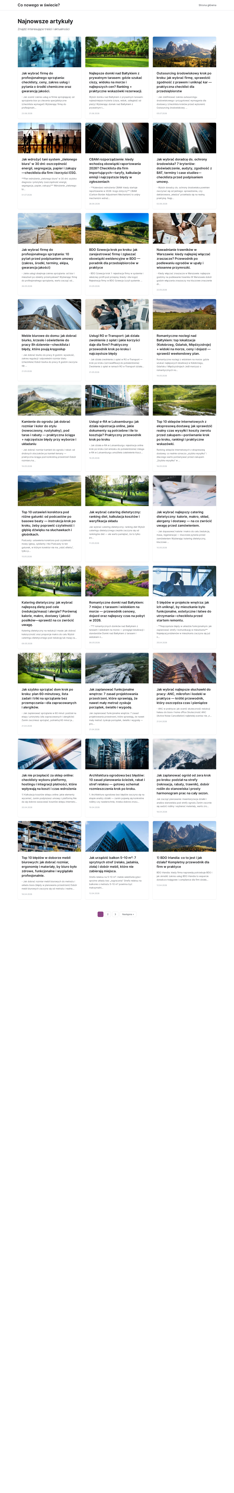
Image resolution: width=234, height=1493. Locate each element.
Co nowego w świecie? (39, 5)
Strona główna (207, 5)
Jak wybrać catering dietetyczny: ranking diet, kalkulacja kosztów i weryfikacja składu (115, 516)
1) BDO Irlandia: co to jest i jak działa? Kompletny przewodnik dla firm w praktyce (183, 862)
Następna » (128, 914)
